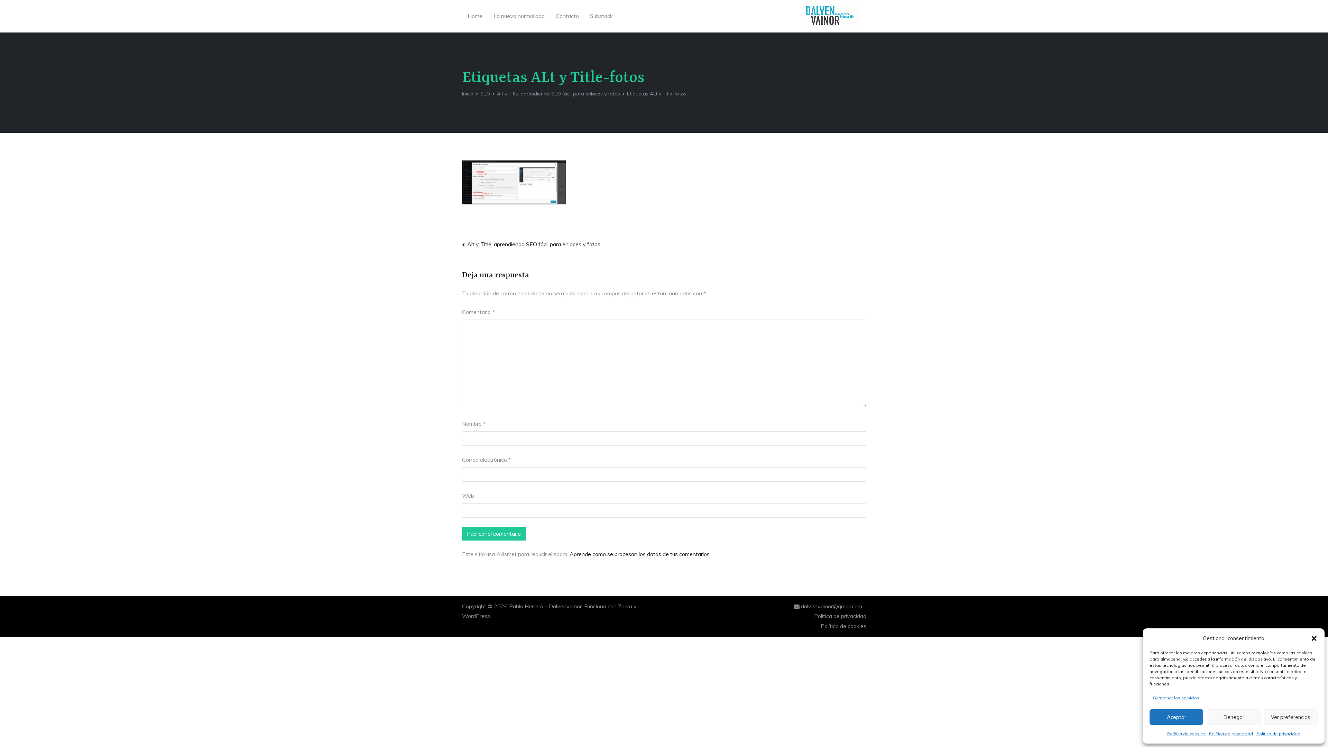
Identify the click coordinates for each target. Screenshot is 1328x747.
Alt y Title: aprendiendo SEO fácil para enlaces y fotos (533, 244)
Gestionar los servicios (1176, 697)
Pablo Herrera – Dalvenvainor (545, 606)
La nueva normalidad (519, 15)
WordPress (476, 615)
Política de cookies (1186, 733)
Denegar (1233, 717)
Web (468, 495)
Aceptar (1176, 717)
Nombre (474, 423)
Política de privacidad (1231, 733)
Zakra (625, 606)
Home (475, 15)
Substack (601, 15)
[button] (1314, 638)
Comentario (478, 311)
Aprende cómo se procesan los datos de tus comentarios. (640, 554)
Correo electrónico (486, 459)
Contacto (567, 15)
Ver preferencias (1290, 717)
